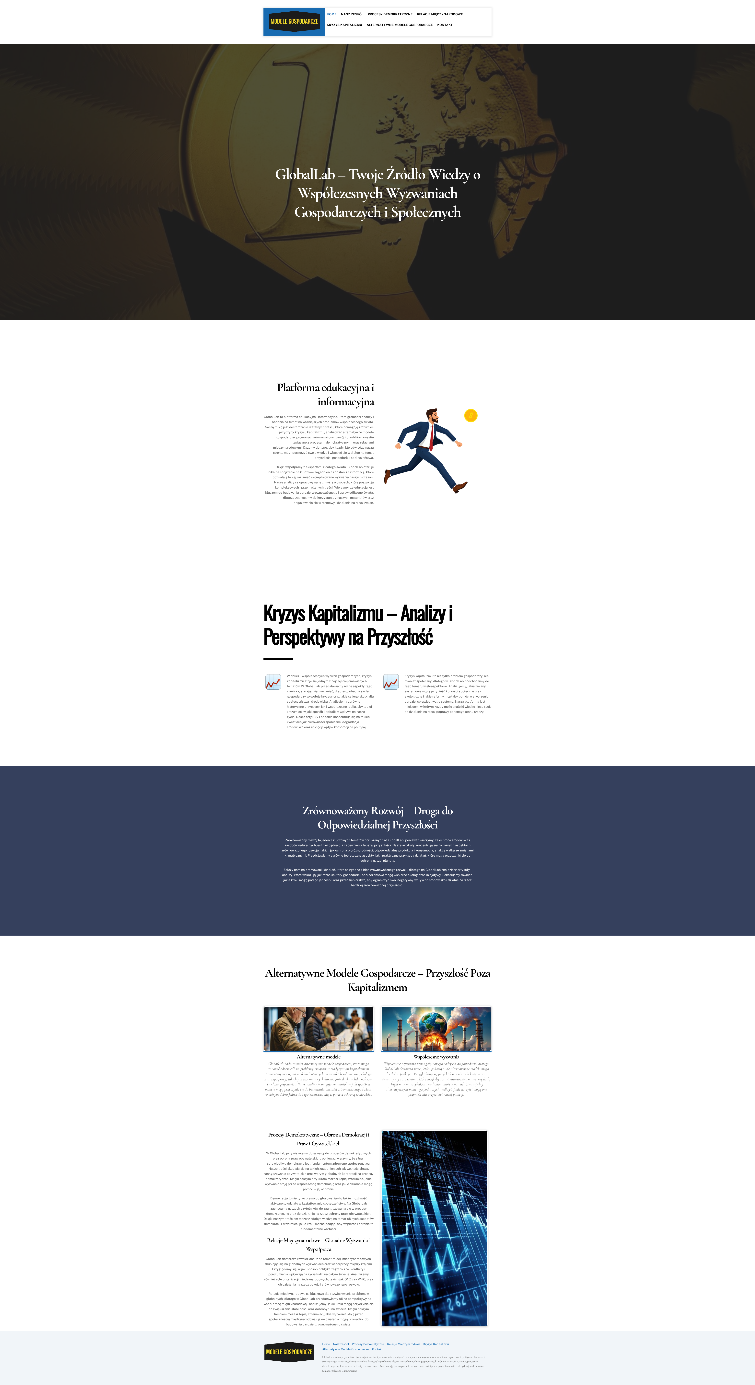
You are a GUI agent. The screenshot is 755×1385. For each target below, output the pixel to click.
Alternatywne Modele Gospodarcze (400, 25)
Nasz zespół (352, 14)
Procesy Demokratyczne (390, 14)
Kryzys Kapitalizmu (344, 25)
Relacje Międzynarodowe (440, 14)
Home (331, 14)
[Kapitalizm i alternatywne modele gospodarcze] (294, 30)
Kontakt (445, 25)
